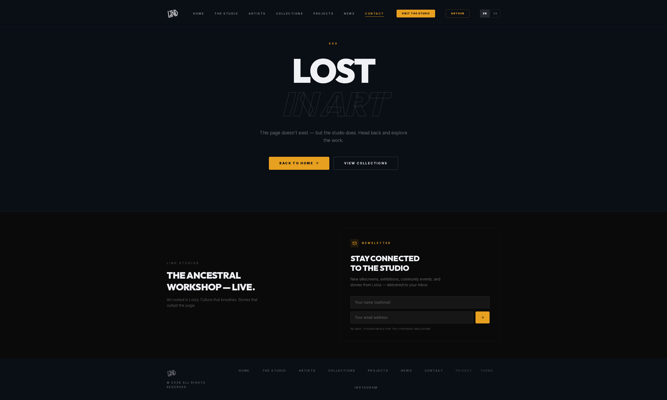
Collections (289, 13)
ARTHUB (457, 13)
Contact (374, 13)
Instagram (366, 387)
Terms (487, 370)
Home (198, 13)
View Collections (365, 163)
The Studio (226, 13)
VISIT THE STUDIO (416, 13)
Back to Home (296, 163)
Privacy (464, 370)
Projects (323, 13)
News (349, 13)
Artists (257, 13)
